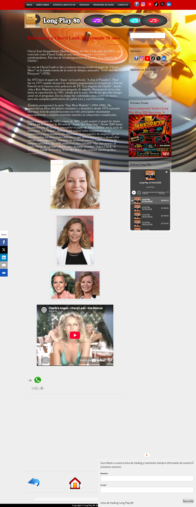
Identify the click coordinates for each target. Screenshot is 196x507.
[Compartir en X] (39, 388)
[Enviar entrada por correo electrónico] (30, 380)
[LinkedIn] (4, 257)
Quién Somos (42, 5)
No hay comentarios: (115, 44)
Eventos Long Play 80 (64, 5)
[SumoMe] (4, 273)
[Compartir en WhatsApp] (37, 385)
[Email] (4, 265)
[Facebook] (4, 242)
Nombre (104, 473)
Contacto (123, 5)
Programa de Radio (103, 5)
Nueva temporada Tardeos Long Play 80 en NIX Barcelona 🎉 (148, 110)
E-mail (103, 485)
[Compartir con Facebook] (41, 388)
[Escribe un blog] (36, 388)
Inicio (29, 5)
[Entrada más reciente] (34, 486)
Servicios (84, 5)
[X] (4, 250)
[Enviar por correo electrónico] (33, 388)
